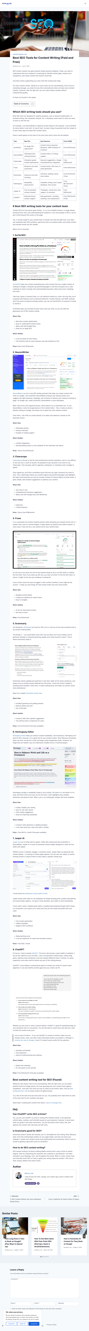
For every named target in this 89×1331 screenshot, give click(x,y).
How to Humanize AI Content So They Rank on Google (73, 1241)
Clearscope (17, 460)
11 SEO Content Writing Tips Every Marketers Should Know (25, 1198)
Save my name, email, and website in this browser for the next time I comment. (37, 1309)
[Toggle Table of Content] (32, 103)
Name (13, 1303)
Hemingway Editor (19, 735)
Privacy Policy (51, 1325)
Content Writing (18, 54)
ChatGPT (35, 953)
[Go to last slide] (4, 1236)
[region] (22, 1318)
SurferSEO (17, 284)
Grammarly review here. (34, 693)
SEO (26, 54)
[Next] (84, 1236)
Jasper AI (16, 842)
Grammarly (28, 627)
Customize (11, 1323)
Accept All (34, 1323)
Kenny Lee (17, 66)
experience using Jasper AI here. (36, 893)
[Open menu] (85, 3)
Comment (15, 1279)
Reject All (22, 1323)
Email (37, 1303)
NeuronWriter (17, 393)
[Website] (38, 1183)
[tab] (42, 1256)
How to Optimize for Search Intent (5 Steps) (63, 1197)
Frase (15, 522)
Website (61, 1303)
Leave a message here (53, 1103)
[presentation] (15, 1226)
